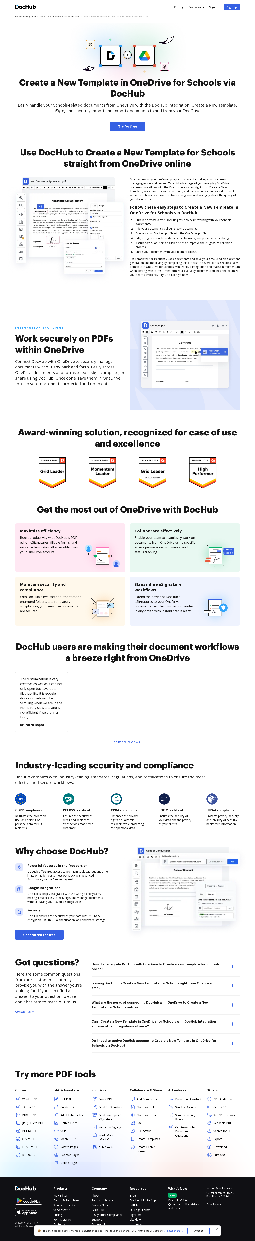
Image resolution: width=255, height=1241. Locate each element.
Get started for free (39, 935)
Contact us (23, 1011)
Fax (139, 1123)
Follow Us (215, 1204)
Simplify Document (187, 1107)
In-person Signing (110, 1127)
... (173, 1231)
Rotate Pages (69, 1147)
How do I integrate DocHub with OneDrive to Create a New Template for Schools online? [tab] (156, 967)
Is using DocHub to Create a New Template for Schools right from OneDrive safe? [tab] (152, 986)
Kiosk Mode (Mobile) (106, 1137)
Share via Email (146, 1115)
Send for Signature (111, 1107)
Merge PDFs (68, 1139)
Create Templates (148, 1139)
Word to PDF (30, 1099)
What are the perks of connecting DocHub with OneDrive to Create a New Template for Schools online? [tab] (150, 1005)
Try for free (127, 126)
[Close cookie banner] (217, 1229)
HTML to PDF (31, 1147)
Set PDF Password (225, 1115)
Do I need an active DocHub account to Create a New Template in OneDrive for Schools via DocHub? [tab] (154, 1043)
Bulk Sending (107, 1147)
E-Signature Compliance (107, 1215)
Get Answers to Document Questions (185, 1131)
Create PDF (67, 1107)
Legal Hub (98, 1210)
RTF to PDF (29, 1155)
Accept (198, 1230)
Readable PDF (222, 1123)
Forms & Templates (66, 1200)
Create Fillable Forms (146, 1149)
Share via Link (146, 1107)
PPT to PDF (29, 1131)
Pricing (178, 7)
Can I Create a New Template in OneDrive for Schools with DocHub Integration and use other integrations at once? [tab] (154, 1024)
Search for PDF (223, 1131)
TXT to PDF (29, 1107)
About (95, 1195)
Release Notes (101, 1224)
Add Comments (147, 1099)
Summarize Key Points (185, 1117)
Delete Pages (69, 1163)
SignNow (135, 1215)
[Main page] (25, 7)
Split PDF (66, 1131)
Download (220, 1147)
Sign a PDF (106, 1099)
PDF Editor (60, 1195)
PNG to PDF (30, 1115)
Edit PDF (66, 1099)
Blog (133, 1195)
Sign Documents (64, 1205)
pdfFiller (135, 1205)
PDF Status (144, 1131)
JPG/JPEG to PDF (33, 1123)
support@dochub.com (219, 1188)
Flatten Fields (68, 1123)
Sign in (213, 7)
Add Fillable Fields (71, 1115)
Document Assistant (188, 1099)
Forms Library (62, 1219)
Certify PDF (220, 1107)
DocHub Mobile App (143, 1200)
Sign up (232, 7)
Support (97, 1219)
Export (217, 1139)
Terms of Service (103, 1200)
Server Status (62, 1210)
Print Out (219, 1155)
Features (195, 7)
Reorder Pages (69, 1155)
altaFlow (135, 1219)
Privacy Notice (101, 1205)
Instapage (136, 1224)
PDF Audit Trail (223, 1099)
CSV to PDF (29, 1139)
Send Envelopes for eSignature (111, 1117)
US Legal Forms (140, 1210)
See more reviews (126, 742)
